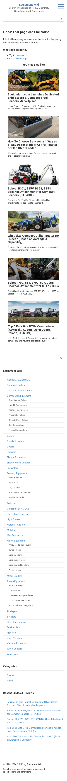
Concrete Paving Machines (21, 595)
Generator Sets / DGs (18, 508)
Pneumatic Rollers (17, 415)
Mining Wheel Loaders (19, 565)
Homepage (21, 58)
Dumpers (11, 452)
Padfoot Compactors (18, 410)
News (10, 680)
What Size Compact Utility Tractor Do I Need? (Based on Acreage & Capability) (33, 239)
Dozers (10, 446)
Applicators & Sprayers (19, 380)
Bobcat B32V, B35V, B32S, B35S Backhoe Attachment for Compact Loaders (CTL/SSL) (31, 192)
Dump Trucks (15, 550)
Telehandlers (13, 627)
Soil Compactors (16, 425)
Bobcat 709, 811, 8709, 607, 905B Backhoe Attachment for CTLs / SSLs (33, 284)
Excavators (12, 468)
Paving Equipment (16, 581)
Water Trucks (15, 570)
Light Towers (13, 519)
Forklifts (11, 503)
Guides (10, 675)
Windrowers (13, 654)
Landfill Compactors (18, 405)
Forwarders (14, 482)
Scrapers (11, 616)
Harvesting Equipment (18, 514)
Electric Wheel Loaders (18, 462)
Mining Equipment (16, 540)
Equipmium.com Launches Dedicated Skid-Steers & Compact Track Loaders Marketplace (33, 98)
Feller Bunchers (15, 477)
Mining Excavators (17, 560)
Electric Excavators (16, 457)
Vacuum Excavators (17, 643)
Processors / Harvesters (20, 492)
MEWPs (11, 530)
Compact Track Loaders (19, 390)
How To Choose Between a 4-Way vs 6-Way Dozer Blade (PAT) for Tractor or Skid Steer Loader (32, 145)
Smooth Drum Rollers (18, 420)
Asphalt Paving (16, 585)
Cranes (10, 436)
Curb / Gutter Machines (19, 600)
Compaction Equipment (19, 395)
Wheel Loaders (14, 648)
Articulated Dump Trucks (20, 545)
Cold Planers (14, 590)
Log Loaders (14, 487)
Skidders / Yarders (17, 497)
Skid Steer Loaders (16, 622)
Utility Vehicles (14, 638)
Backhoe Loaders (16, 385)
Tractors (11, 632)
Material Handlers (16, 524)
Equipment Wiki (29, 4)
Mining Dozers (15, 555)
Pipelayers (12, 611)
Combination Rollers (18, 400)
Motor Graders (14, 576)
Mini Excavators (15, 535)
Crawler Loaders (15, 441)
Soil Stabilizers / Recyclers (21, 605)
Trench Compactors (18, 430)
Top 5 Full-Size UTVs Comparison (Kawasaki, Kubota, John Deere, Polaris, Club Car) (31, 330)
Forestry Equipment (17, 473)
